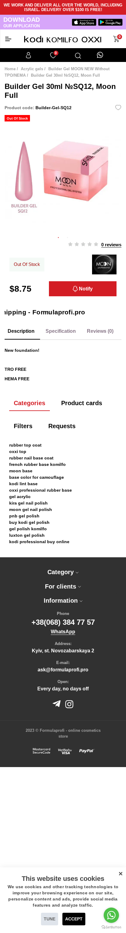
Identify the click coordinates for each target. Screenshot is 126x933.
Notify (85, 288)
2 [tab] (68, 237)
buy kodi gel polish (29, 522)
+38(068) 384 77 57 (63, 622)
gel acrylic (20, 496)
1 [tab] (58, 237)
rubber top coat (25, 445)
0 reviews (111, 244)
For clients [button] (61, 586)
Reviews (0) (100, 331)
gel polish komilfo (28, 528)
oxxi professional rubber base (40, 490)
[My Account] (28, 55)
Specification (61, 331)
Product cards (81, 403)
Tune (49, 918)
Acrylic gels (32, 69)
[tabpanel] (63, 173)
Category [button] (61, 572)
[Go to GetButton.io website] (111, 927)
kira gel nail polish (28, 503)
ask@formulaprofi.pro (63, 669)
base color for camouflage (36, 477)
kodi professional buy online (39, 541)
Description (21, 331)
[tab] (63, 572)
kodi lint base (23, 483)
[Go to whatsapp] (111, 915)
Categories (29, 403)
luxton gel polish (27, 535)
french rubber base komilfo (37, 464)
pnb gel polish (24, 515)
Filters (23, 426)
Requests (62, 426)
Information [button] (62, 600)
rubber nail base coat (31, 457)
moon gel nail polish (30, 509)
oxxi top (17, 451)
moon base (20, 470)
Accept (74, 918)
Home (10, 69)
